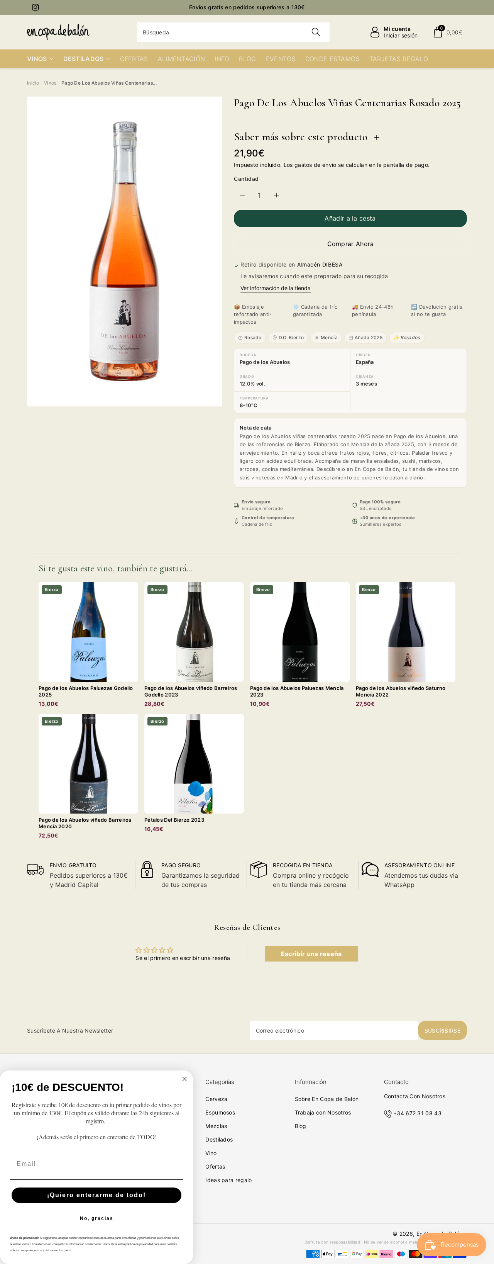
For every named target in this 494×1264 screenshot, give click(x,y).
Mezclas (216, 1126)
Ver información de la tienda (275, 288)
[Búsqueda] (315, 32)
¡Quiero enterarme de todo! (96, 1195)
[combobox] (233, 32)
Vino (211, 1153)
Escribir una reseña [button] (311, 954)
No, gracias (96, 1218)
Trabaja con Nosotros (323, 1112)
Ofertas (215, 1166)
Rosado (253, 337)
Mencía (329, 337)
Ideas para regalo (228, 1180)
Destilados (219, 1139)
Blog (300, 1126)
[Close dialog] (184, 1079)
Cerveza (216, 1099)
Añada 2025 (368, 337)
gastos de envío (315, 164)
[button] (447, 32)
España (365, 362)
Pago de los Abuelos (265, 362)
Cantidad (246, 178)
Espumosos (220, 1112)
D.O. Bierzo (291, 337)
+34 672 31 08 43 (417, 1113)
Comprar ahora (350, 244)
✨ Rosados (406, 337)
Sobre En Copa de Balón (327, 1099)
